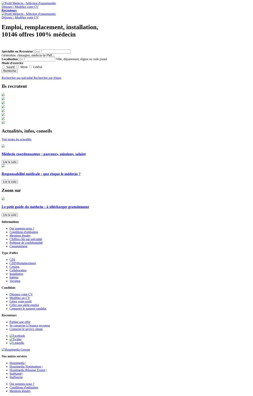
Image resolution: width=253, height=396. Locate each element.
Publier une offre (19, 322)
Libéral (37, 67)
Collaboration (17, 270)
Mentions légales (19, 235)
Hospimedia (17, 363)
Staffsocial (16, 377)
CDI (12, 259)
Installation (16, 274)
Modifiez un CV (19, 298)
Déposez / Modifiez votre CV (20, 17)
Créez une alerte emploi (24, 305)
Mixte (24, 67)
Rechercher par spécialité (18, 77)
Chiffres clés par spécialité (25, 239)
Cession (14, 266)
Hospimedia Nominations (25, 366)
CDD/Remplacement (22, 263)
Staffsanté (15, 373)
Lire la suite (9, 162)
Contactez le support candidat (27, 308)
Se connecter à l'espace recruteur (29, 325)
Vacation (14, 281)
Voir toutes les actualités (16, 139)
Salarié (11, 67)
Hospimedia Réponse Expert (27, 370)
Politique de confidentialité (26, 242)
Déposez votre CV (21, 294)
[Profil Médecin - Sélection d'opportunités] (29, 3)
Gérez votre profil (20, 301)
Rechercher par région (47, 77)
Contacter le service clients (26, 329)
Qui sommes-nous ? (21, 228)
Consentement (18, 246)
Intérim (13, 277)
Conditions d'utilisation (23, 232)
